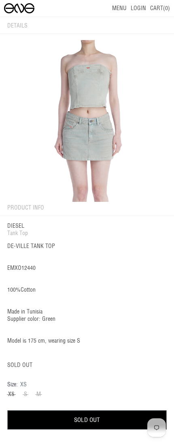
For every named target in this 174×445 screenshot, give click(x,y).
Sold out (87, 420)
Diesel (15, 225)
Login (138, 8)
